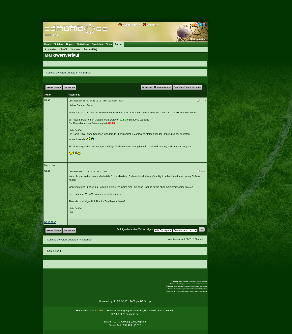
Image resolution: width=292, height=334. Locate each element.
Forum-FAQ (90, 49)
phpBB (116, 301)
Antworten (69, 87)
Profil (64, 49)
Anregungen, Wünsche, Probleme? (137, 310)
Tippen (69, 44)
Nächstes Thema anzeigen (187, 87)
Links (161, 310)
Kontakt (170, 310)
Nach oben (50, 165)
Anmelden (50, 49)
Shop (109, 44)
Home (47, 44)
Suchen (75, 49)
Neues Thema (53, 87)
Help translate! (198, 39)
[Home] (70, 29)
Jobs (94, 310)
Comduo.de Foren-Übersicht (61, 72)
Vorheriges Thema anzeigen (156, 87)
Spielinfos (97, 44)
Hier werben (82, 310)
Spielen (58, 44)
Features (111, 310)
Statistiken (82, 44)
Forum (118, 44)
